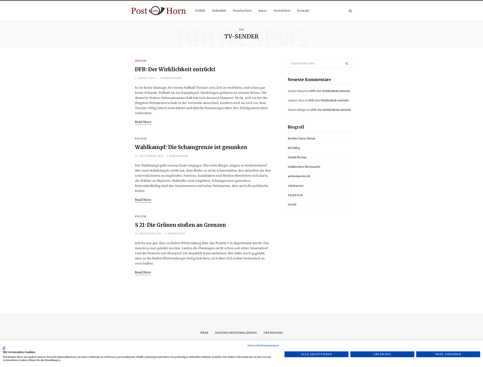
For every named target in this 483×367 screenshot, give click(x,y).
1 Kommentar (175, 233)
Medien (140, 60)
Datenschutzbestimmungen (263, 345)
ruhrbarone (295, 185)
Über (204, 332)
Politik (141, 138)
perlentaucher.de (299, 176)
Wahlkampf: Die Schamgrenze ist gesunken (191, 147)
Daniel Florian (297, 157)
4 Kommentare (171, 78)
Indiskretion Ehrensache (304, 166)
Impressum (273, 332)
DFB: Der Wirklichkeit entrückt (175, 69)
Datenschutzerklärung (236, 332)
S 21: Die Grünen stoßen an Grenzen (180, 225)
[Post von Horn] (158, 10)
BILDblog (294, 148)
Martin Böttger (297, 110)
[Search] (350, 10)
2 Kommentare (178, 155)
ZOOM (292, 204)
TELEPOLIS (295, 195)
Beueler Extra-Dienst (301, 138)
